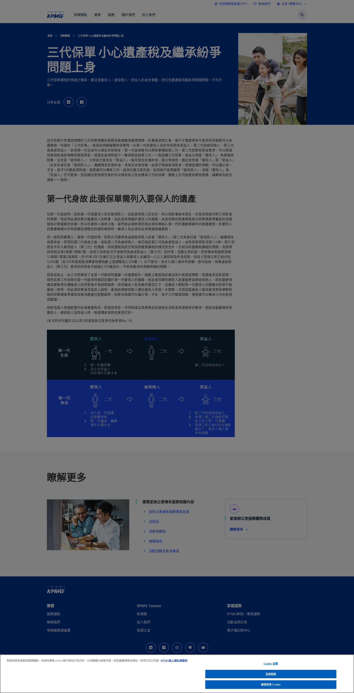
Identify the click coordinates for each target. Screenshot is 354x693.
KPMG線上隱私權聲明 (174, 660)
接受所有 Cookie (271, 684)
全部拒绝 (271, 674)
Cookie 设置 (271, 663)
